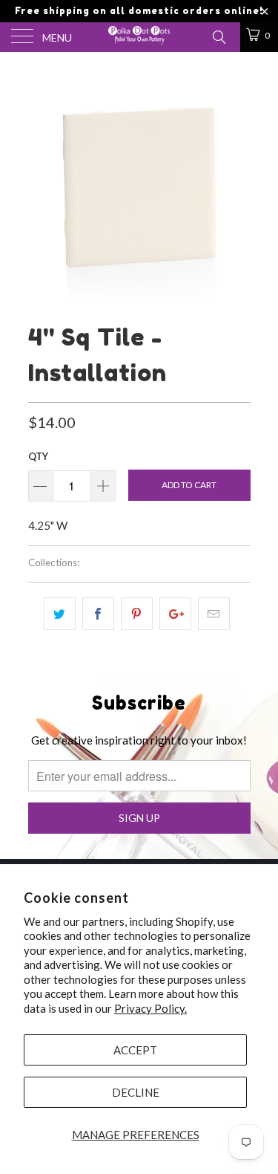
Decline (135, 1092)
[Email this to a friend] (214, 613)
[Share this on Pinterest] (137, 613)
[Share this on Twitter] (60, 613)
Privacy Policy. (150, 1008)
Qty (38, 456)
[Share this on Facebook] (98, 613)
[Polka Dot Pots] (139, 37)
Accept (135, 1050)
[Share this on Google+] (175, 613)
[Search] (218, 36)
